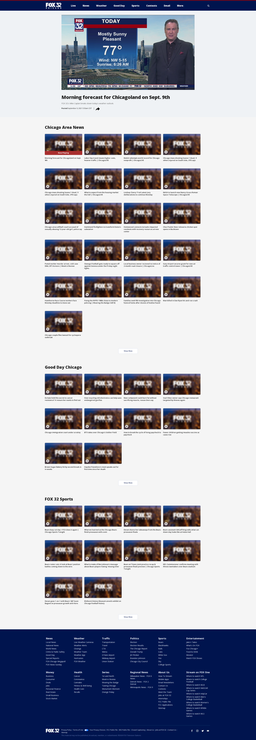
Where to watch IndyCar (196, 693)
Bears (160, 642)
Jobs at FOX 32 (164, 695)
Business (50, 676)
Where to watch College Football (196, 680)
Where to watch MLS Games (195, 714)
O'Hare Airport (108, 655)
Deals (48, 682)
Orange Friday (108, 692)
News (49, 638)
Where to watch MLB (195, 685)
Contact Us (163, 685)
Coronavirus (79, 679)
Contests (162, 689)
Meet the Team (165, 692)
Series (105, 672)
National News (52, 645)
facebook (192, 731)
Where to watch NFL (195, 676)
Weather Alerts (80, 645)
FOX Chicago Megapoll (55, 661)
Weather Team (80, 652)
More (180, 5)
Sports (162, 638)
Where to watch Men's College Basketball (196, 698)
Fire (159, 658)
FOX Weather (79, 661)
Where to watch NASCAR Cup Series (197, 689)
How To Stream (165, 676)
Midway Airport (108, 658)
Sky (159, 661)
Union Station (108, 661)
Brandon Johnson (137, 658)
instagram (197, 731)
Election (133, 642)
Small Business (52, 695)
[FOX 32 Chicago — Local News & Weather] (54, 6)
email (208, 731)
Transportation (108, 642)
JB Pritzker (134, 655)
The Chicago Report (138, 648)
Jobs (48, 685)
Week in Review (108, 679)
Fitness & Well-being (83, 685)
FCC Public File (164, 701)
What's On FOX (192, 645)
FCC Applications (165, 705)
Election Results (137, 645)
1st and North (108, 676)
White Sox (162, 655)
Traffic (106, 638)
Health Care (79, 689)
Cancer (77, 676)
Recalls (77, 692)
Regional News (139, 672)
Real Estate (51, 692)
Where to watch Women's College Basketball (197, 703)
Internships (163, 698)
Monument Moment (111, 689)
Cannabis (78, 682)
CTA (104, 648)
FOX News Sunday (54, 664)
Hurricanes (78, 658)
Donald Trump (136, 652)
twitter (203, 731)
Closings (77, 648)
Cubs (160, 652)
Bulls (160, 648)
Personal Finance (53, 689)
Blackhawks (163, 645)
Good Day (50, 655)
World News (51, 648)
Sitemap (161, 708)
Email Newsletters (166, 682)
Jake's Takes (191, 642)
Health (78, 672)
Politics (134, 638)
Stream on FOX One (198, 672)
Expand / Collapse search (208, 6)
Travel (104, 645)
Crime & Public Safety (55, 652)
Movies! (189, 655)
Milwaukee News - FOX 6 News (141, 677)
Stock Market (51, 698)
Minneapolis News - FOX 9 (141, 687)
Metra (104, 652)
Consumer (50, 679)
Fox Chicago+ (192, 648)
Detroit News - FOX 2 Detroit (139, 682)
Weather (79, 638)
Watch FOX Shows (194, 658)
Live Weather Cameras (84, 642)
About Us (163, 672)
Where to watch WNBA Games (196, 709)
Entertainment (195, 638)
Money (50, 672)
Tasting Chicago (109, 685)
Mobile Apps (163, 679)
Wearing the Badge (110, 682)
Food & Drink (192, 652)
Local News (51, 642)
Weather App (79, 655)
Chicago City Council (139, 661)
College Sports (164, 664)
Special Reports (52, 658)
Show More (128, 351)
